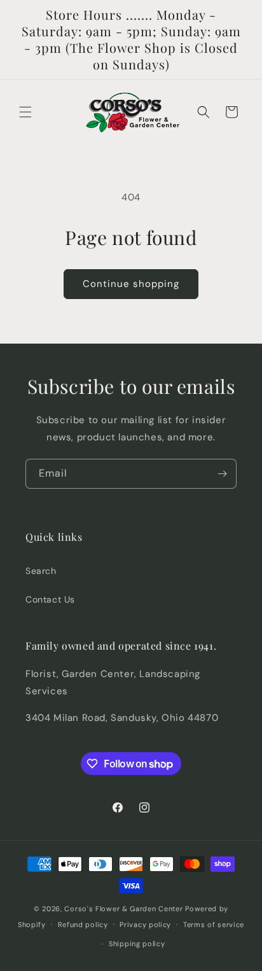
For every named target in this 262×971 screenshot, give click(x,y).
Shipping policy (137, 943)
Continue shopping (131, 283)
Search (41, 570)
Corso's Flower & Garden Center (123, 908)
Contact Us (50, 599)
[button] (25, 112)
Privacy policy (145, 924)
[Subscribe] (222, 474)
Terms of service (213, 924)
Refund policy (83, 924)
